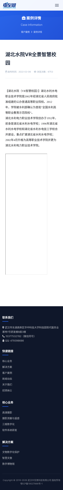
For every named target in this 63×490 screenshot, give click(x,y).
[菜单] (57, 5)
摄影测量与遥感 (10, 418)
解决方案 (7, 366)
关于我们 (7, 384)
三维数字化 (8, 424)
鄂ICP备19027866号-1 (31, 483)
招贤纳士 (7, 390)
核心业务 (7, 361)
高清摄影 (7, 412)
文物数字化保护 (10, 452)
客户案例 (25, 32)
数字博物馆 (8, 463)
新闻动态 (7, 378)
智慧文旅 (7, 457)
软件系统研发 (9, 430)
